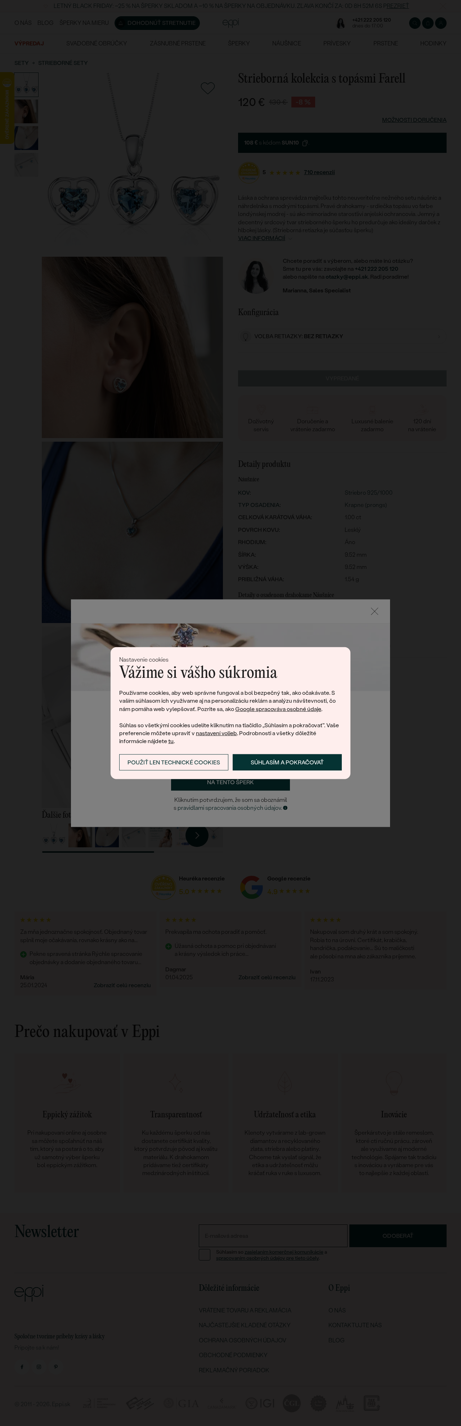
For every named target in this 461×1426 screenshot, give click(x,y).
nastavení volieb (216, 733)
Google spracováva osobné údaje (278, 709)
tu (171, 741)
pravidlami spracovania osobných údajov (229, 808)
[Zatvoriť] (374, 611)
